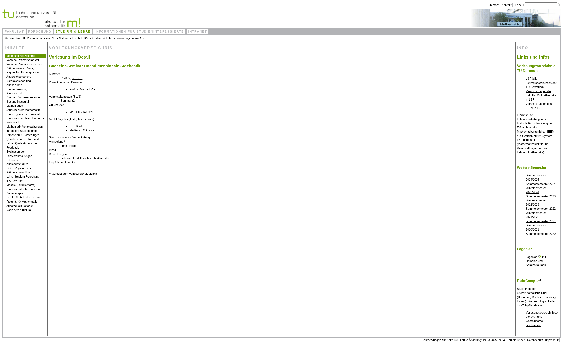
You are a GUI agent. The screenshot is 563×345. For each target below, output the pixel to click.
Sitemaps (494, 5)
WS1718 (77, 78)
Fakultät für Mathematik (59, 38)
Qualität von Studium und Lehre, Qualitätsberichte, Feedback (22, 143)
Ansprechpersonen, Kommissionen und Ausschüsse (18, 81)
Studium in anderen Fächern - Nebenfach (25, 120)
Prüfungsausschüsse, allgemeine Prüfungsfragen (23, 70)
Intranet (197, 31)
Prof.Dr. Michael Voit (82, 89)
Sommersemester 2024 (541, 183)
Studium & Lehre (73, 31)
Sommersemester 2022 (541, 208)
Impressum (552, 340)
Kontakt (507, 5)
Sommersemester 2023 (541, 196)
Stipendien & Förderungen (22, 135)
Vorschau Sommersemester (24, 64)
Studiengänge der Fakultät (23, 114)
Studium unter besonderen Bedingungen (23, 191)
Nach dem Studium (18, 210)
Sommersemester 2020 (541, 233)
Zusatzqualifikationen (19, 205)
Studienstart (14, 93)
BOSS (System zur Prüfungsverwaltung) (19, 170)
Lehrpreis (12, 160)
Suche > (519, 5)
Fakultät (14, 31)
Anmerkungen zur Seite (438, 340)
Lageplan (531, 257)
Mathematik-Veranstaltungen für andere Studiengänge (24, 128)
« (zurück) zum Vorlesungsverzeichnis (73, 173)
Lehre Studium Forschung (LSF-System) (22, 178)
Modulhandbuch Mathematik (91, 158)
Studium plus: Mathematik (23, 110)
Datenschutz (535, 340)
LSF (528, 78)
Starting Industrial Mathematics (17, 103)
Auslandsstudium (17, 164)
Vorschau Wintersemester (22, 60)
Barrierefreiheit (516, 340)
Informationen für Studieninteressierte (139, 31)
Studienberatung (16, 89)
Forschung (39, 31)
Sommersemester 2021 (541, 221)
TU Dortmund (30, 38)
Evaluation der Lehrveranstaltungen (19, 154)
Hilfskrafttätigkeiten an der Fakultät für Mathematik (23, 199)
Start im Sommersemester (23, 97)
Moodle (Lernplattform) (20, 185)
